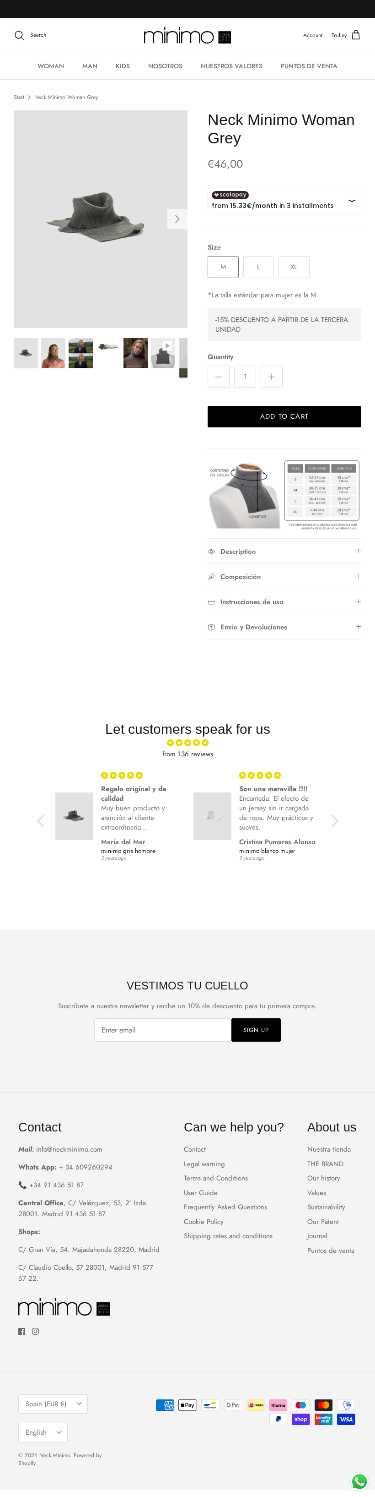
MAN (89, 66)
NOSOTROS (165, 66)
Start (19, 97)
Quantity (220, 357)
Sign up (256, 1030)
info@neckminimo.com (69, 1149)
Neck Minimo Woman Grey (66, 97)
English (36, 1432)
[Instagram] (35, 1331)
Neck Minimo (54, 1455)
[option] (101, 219)
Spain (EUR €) (46, 1404)
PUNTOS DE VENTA (309, 66)
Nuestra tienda (329, 1149)
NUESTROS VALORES (231, 66)
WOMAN (51, 66)
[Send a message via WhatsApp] (359, 1481)
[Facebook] (21, 1331)
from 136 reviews (187, 754)
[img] (188, 743)
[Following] (177, 219)
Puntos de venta (330, 1251)
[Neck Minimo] (187, 35)
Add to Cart (284, 416)
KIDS (123, 66)
